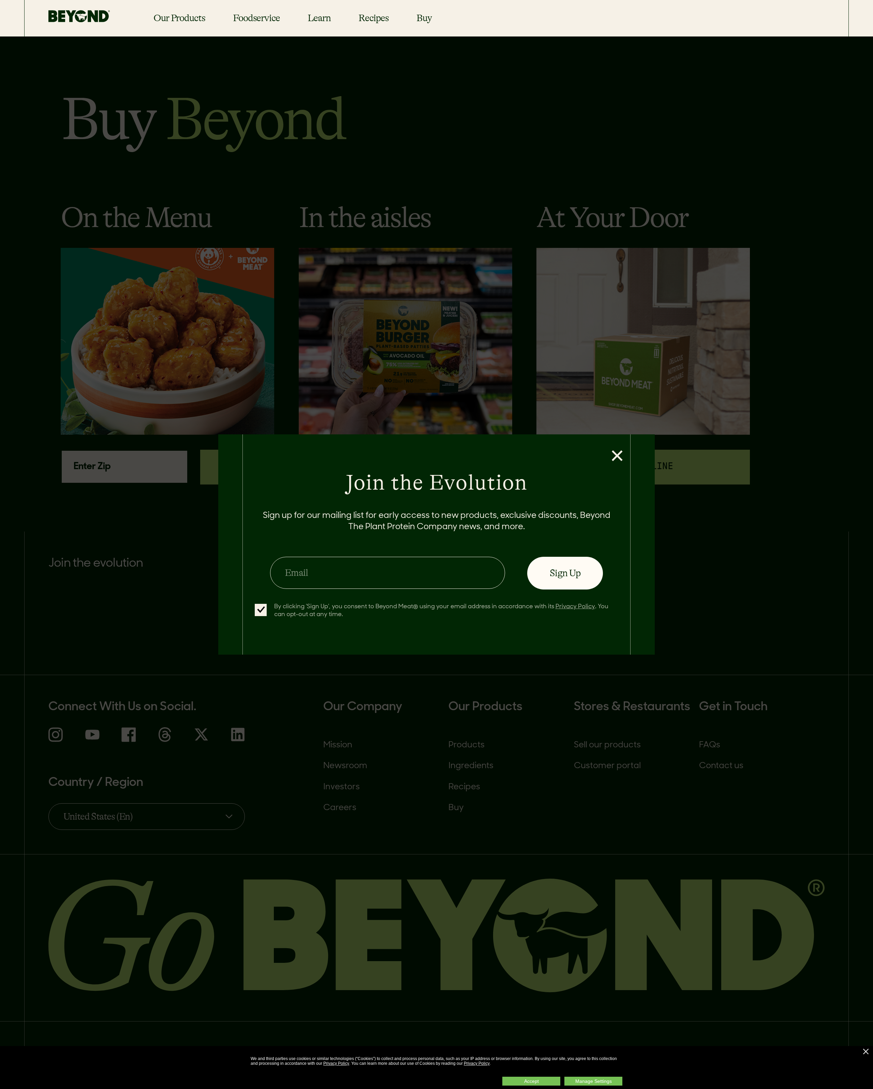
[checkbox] (261, 610)
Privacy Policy (336, 1063)
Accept (531, 1081)
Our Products (179, 18)
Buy (424, 18)
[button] (866, 1051)
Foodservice (256, 18)
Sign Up (565, 573)
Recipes (373, 18)
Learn (319, 18)
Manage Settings (593, 1081)
